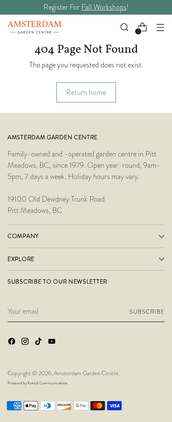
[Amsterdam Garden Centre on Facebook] (13, 343)
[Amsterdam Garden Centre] (35, 27)
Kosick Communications (48, 383)
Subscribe (147, 311)
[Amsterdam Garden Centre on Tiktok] (39, 343)
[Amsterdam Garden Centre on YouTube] (53, 343)
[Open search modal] (124, 27)
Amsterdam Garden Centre (86, 373)
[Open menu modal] (160, 27)
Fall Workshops (103, 7)
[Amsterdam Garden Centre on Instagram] (26, 343)
